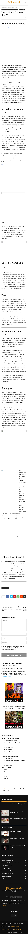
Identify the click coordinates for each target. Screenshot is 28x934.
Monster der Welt (22, 9)
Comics (6, 771)
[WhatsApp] (18, 596)
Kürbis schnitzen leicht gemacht (17, 803)
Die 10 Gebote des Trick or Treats (18, 818)
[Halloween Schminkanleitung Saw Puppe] (5, 847)
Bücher (5, 769)
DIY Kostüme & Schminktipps (10, 738)
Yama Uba (13, 588)
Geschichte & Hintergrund (10, 756)
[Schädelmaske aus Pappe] (5, 833)
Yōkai (23, 65)
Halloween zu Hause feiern (10, 745)
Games (5, 776)
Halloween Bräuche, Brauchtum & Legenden (15, 760)
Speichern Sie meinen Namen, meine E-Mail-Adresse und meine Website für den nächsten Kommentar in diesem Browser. (13, 647)
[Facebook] (7, 596)
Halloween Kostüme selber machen (12, 743)
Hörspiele (6, 778)
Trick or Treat (7, 754)
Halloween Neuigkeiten (12, 7)
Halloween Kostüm (6, 676)
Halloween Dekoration (9, 747)
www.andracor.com (5, 928)
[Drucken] (24, 596)
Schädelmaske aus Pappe (16, 831)
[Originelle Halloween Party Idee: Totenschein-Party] (5, 813)
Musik (5, 780)
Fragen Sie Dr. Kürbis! (9, 758)
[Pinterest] (14, 596)
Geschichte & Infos (14, 9)
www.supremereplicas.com (7, 929)
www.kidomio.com (18, 929)
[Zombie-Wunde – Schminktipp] (5, 840)
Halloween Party (8, 749)
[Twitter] (11, 596)
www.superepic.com (15, 926)
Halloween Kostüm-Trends (10, 740)
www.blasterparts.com (15, 928)
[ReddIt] (21, 596)
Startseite (3, 7)
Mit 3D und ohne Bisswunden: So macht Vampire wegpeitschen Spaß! (7, 608)
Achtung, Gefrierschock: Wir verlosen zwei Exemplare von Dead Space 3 (21, 608)
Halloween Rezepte (8, 751)
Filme (5, 774)
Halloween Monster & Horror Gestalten (13, 763)
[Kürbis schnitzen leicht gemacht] (5, 805)
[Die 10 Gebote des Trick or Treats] (5, 820)
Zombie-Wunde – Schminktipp (17, 838)
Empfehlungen (6, 767)
